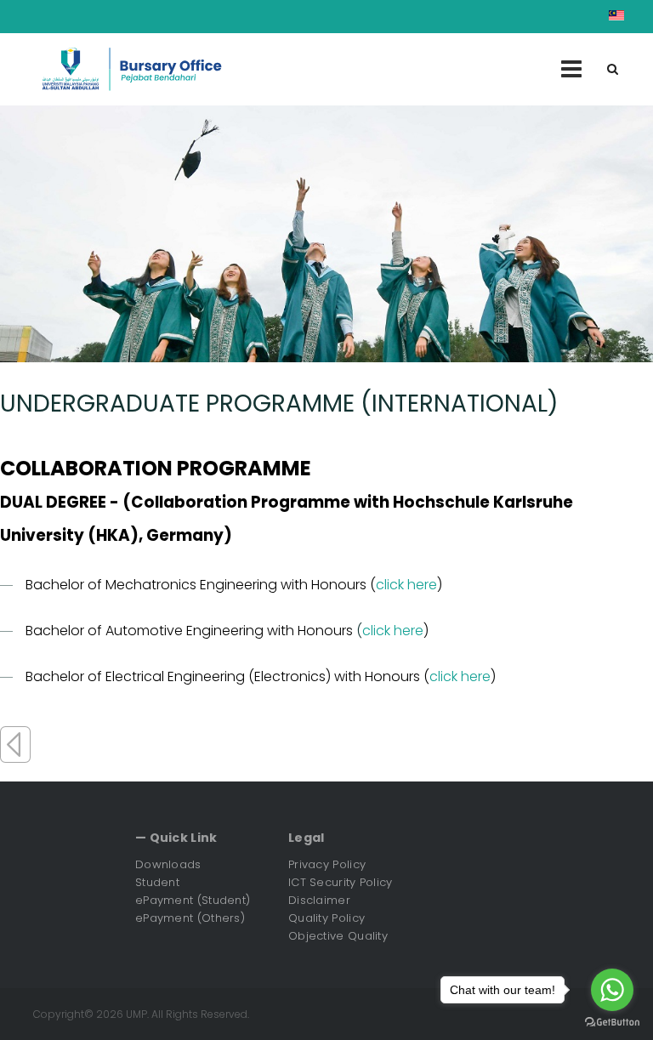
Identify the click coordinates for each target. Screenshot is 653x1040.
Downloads (168, 864)
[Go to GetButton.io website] (612, 1022)
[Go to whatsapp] (612, 990)
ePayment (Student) (192, 900)
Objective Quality (338, 936)
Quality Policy (326, 918)
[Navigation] (571, 69)
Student (157, 882)
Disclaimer (319, 900)
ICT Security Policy (340, 882)
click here (406, 584)
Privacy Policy (327, 864)
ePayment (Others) (190, 918)
